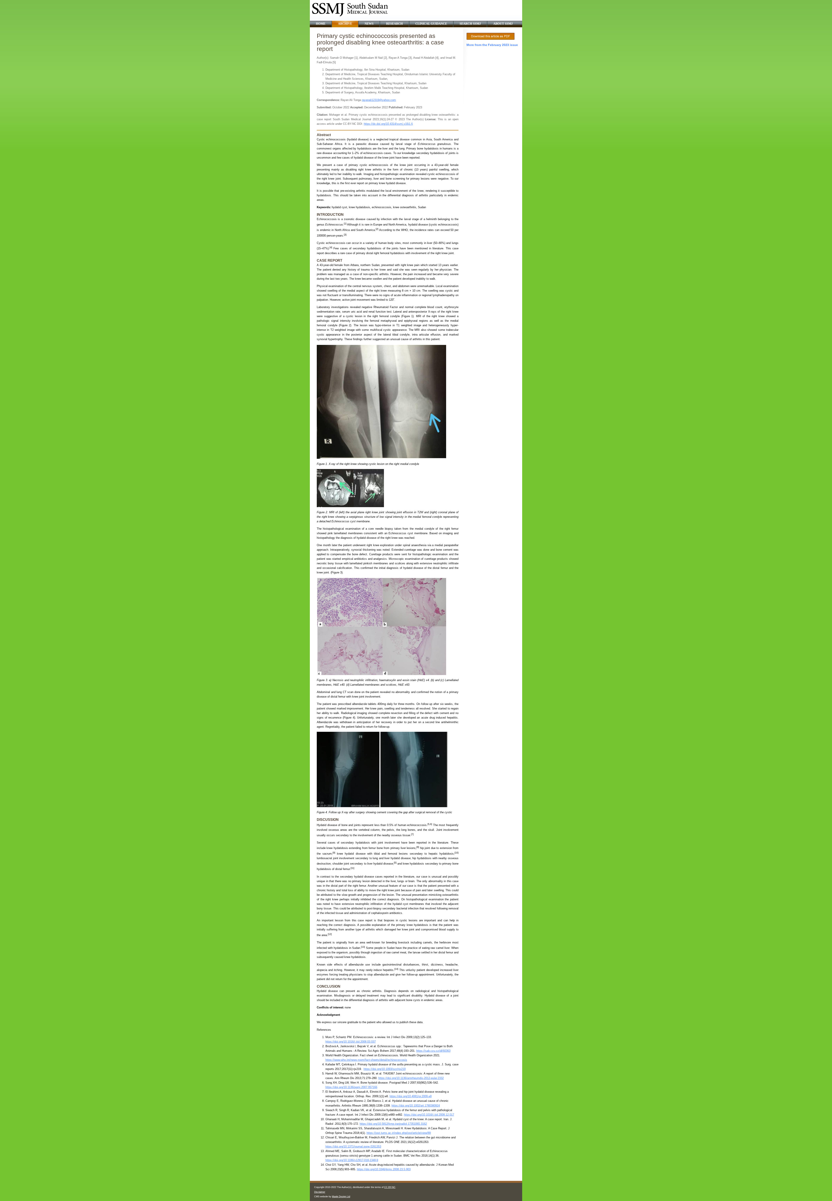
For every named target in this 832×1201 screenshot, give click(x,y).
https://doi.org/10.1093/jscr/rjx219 (385, 1069)
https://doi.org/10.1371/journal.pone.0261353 (353, 1146)
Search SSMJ (470, 23)
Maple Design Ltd (341, 1196)
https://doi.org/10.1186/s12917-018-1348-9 (351, 1160)
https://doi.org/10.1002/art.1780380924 (416, 1105)
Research (394, 23)
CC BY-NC (389, 1187)
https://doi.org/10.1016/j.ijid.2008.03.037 (350, 1041)
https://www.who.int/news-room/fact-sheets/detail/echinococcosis (366, 1059)
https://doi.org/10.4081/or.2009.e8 (411, 1096)
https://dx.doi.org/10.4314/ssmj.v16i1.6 (388, 123)
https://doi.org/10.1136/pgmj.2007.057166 (351, 1087)
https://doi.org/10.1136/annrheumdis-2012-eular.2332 (411, 1078)
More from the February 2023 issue (492, 45)
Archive (345, 23)
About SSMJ (503, 23)
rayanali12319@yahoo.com (379, 100)
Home (320, 23)
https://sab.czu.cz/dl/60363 (433, 1050)
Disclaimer (319, 1192)
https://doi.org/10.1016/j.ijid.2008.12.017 (429, 1114)
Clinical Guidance (431, 23)
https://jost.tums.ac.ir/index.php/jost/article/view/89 (399, 1132)
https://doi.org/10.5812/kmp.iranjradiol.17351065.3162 (393, 1123)
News (369, 23)
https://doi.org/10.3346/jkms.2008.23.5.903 (384, 1169)
